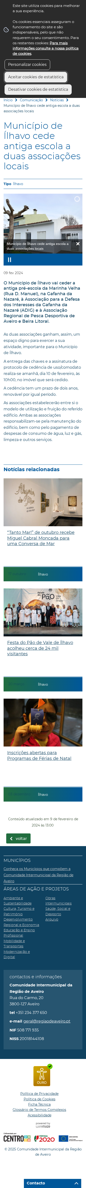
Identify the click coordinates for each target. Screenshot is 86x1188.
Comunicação (31, 100)
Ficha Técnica (39, 1104)
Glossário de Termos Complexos (39, 1110)
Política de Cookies (39, 1099)
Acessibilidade (39, 1115)
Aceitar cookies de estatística (36, 77)
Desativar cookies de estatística (38, 89)
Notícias (57, 100)
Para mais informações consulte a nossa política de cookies (46, 48)
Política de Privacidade (39, 1094)
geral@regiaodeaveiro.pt (46, 1021)
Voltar (21, 839)
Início (8, 100)
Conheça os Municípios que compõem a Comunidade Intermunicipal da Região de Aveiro (38, 875)
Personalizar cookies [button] (27, 64)
